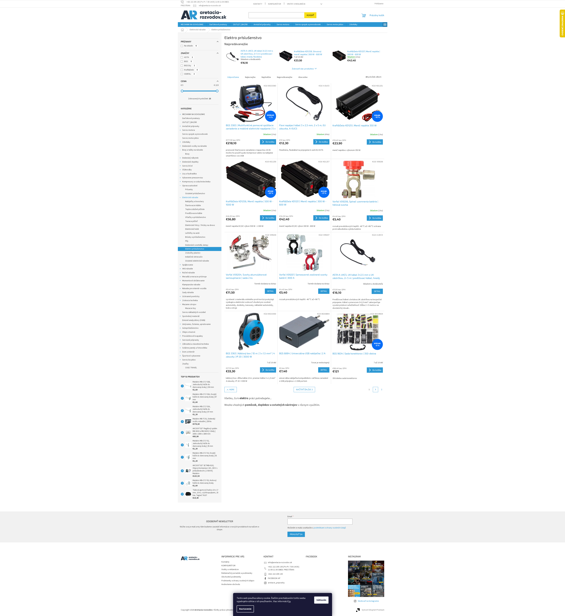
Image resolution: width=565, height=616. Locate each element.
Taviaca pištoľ (191, 221)
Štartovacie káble (193, 205)
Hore (231, 389)
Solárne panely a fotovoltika (194, 347)
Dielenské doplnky (190, 161)
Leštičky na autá (192, 233)
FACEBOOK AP (274, 578)
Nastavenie (245, 609)
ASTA (188, 57)
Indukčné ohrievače (194, 256)
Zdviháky (186, 142)
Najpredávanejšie (284, 77)
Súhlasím (321, 600)
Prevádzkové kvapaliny (192, 336)
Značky (185, 363)
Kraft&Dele (191, 69)
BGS (188, 61)
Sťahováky (187, 169)
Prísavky (189, 189)
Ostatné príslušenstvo (195, 193)
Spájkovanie (187, 264)
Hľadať (310, 15)
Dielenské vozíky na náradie (194, 146)
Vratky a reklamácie (296, 4)
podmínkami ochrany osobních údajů (330, 527)
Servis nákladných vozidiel (194, 312)
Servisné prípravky (190, 340)
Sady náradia (188, 292)
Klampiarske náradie (191, 284)
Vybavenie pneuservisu (192, 177)
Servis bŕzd (187, 165)
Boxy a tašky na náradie (192, 149)
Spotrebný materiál (190, 316)
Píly (186, 241)
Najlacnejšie (250, 77)
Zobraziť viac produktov (303, 68)
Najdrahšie (266, 77)
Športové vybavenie (191, 355)
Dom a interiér (188, 351)
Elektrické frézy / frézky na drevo (200, 225)
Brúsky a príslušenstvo (195, 237)
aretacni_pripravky (276, 582)
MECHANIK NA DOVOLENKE (193, 114)
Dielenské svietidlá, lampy (196, 245)
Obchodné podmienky (231, 576)
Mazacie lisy (190, 308)
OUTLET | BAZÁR (189, 122)
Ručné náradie (188, 272)
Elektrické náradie (190, 197)
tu (289, 601)
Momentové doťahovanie (193, 280)
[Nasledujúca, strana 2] (375, 389)
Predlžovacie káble (193, 213)
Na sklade (190, 45)
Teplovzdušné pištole (195, 209)
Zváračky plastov (192, 252)
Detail (270, 291)
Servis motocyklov (190, 138)
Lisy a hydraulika (189, 173)
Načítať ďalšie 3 (304, 389)
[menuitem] (192, 24)
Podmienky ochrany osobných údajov (237, 580)
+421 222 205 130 (275, 574)
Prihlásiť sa (296, 534)
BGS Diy (189, 65)
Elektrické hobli (192, 229)
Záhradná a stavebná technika (195, 344)
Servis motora (188, 130)
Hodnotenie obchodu (230, 584)
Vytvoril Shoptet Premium (373, 609)
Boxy (187, 153)
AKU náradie (187, 268)
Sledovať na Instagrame (368, 601)
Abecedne (303, 77)
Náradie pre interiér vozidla (194, 288)
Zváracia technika (190, 300)
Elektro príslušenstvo (194, 248)
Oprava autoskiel (189, 185)
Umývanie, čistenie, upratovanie (196, 324)
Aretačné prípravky (190, 126)
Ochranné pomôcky (191, 296)
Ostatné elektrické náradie (197, 260)
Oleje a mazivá (188, 332)
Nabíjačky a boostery (194, 201)
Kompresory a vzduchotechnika (196, 181)
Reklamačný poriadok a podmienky (236, 573)
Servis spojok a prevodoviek (195, 134)
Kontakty (257, 4)
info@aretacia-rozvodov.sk (280, 562)
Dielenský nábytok (190, 157)
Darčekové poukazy (191, 118)
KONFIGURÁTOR (274, 4)
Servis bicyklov (189, 359)
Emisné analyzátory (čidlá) (193, 320)
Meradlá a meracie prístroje (194, 276)
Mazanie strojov (189, 304)
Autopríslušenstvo (190, 328)
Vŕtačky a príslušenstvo (195, 217)
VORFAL (189, 74)
